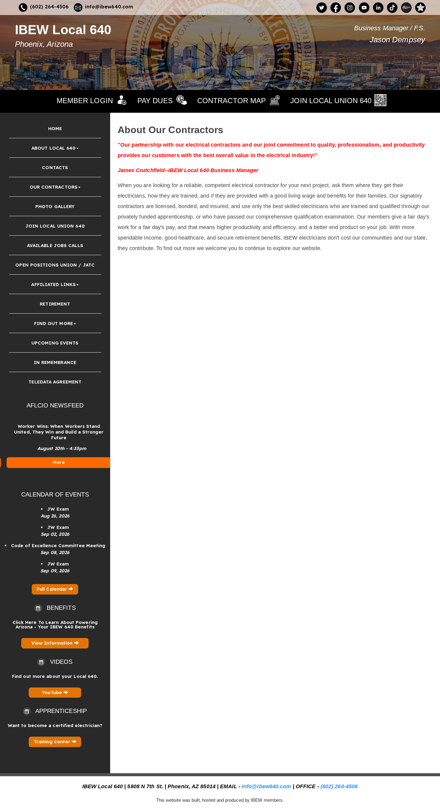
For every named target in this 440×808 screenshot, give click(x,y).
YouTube (52, 692)
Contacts (55, 167)
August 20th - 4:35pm (58, 448)
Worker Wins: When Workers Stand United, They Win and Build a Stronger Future (55, 431)
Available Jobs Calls (55, 245)
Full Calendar (53, 589)
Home (55, 128)
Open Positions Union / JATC (55, 265)
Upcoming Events (55, 343)
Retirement (55, 304)
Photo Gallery (55, 206)
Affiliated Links (53, 284)
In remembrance (55, 362)
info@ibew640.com (109, 7)
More (55, 462)
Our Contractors (54, 187)
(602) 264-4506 (49, 7)
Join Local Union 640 (55, 226)
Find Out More (53, 323)
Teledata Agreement (54, 382)
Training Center (53, 741)
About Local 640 (53, 148)
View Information (52, 643)
